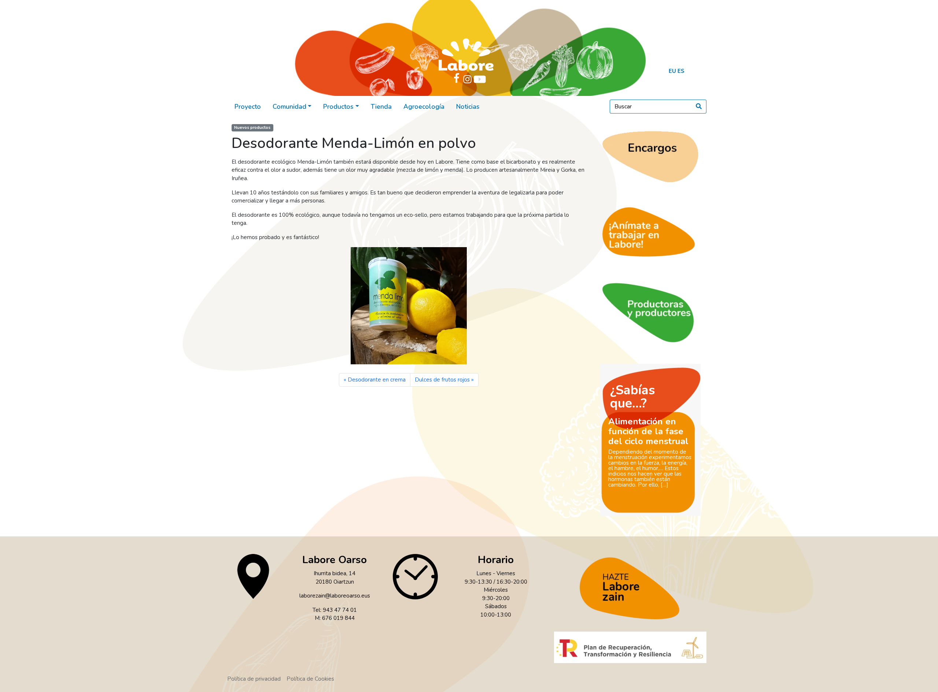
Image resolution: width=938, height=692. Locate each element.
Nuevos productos (252, 127)
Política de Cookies (310, 678)
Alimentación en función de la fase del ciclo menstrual (648, 431)
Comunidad (289, 106)
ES (680, 71)
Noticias (468, 106)
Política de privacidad (254, 678)
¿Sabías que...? (632, 397)
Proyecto (247, 106)
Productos (338, 106)
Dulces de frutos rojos (442, 379)
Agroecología (423, 106)
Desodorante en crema (377, 379)
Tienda (381, 106)
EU (672, 71)
